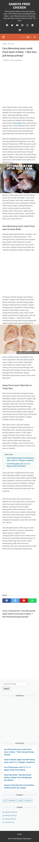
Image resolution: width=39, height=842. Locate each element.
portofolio (12, 800)
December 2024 (11, 812)
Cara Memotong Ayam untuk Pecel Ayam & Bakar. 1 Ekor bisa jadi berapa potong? (19, 752)
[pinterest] (19, 30)
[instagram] (22, 25)
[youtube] (17, 25)
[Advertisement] (19, 83)
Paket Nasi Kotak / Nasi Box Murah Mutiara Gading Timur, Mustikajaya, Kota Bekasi (18, 777)
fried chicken (17, 123)
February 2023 (11, 815)
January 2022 (10, 819)
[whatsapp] (27, 25)
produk (20, 800)
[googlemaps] (32, 25)
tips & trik (28, 800)
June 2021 (9, 822)
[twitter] (12, 25)
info (4, 800)
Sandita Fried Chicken (19, 5)
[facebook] (6, 25)
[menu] (3, 37)
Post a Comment (16, 60)
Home (20, 834)
